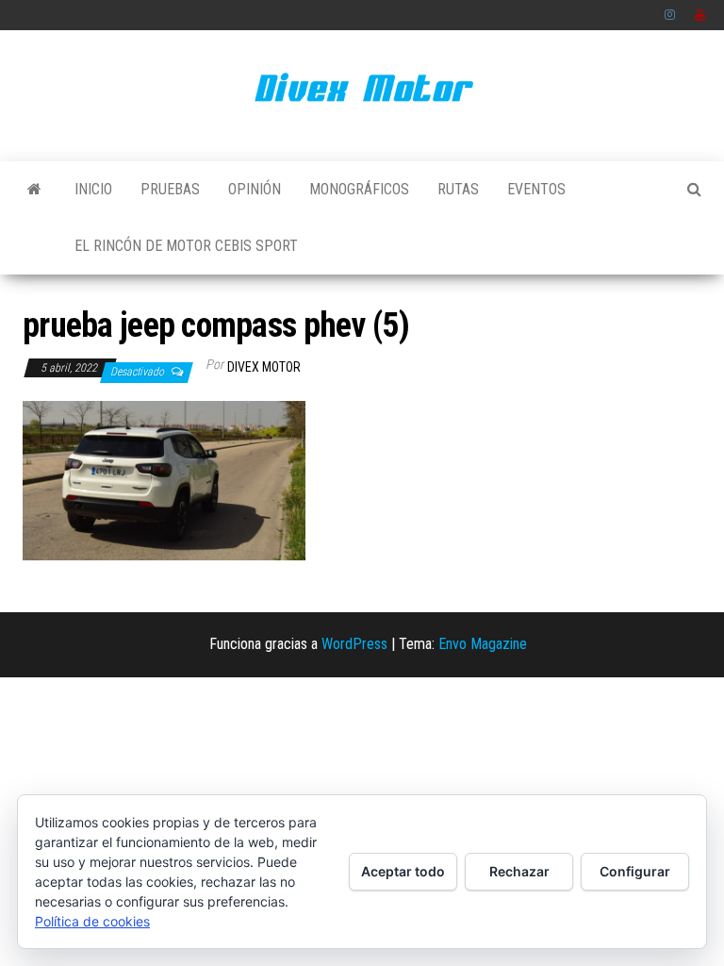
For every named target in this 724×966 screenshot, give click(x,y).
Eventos (536, 189)
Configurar (635, 871)
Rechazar (519, 871)
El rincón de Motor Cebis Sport (186, 246)
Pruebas (170, 189)
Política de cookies (92, 921)
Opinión (254, 189)
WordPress (354, 644)
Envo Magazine (482, 644)
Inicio (93, 189)
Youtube (700, 15)
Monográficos (359, 189)
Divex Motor (264, 367)
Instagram (670, 15)
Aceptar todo (403, 871)
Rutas (458, 189)
